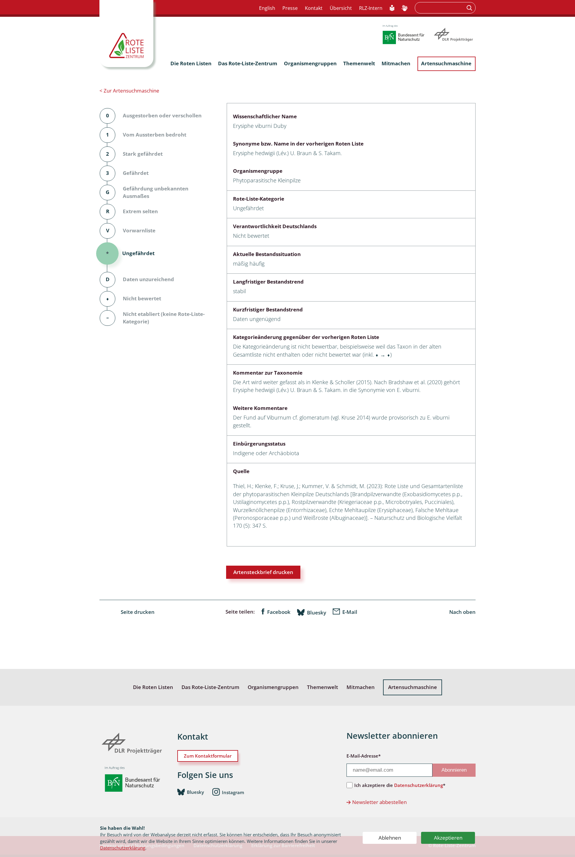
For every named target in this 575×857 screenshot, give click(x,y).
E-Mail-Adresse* (363, 756)
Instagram (233, 792)
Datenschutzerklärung (122, 848)
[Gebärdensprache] (405, 8)
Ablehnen (390, 837)
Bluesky (316, 612)
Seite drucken (138, 611)
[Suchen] (470, 7)
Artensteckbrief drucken (263, 572)
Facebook (278, 611)
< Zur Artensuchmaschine (129, 90)
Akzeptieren (448, 837)
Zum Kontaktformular (207, 756)
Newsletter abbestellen (379, 802)
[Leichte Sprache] (392, 8)
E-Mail (349, 611)
